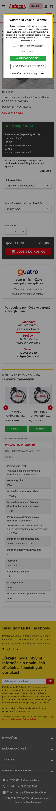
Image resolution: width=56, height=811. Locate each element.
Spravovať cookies (28, 66)
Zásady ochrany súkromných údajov (28, 46)
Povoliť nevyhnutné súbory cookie (28, 73)
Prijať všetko (28, 58)
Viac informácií (28, 51)
